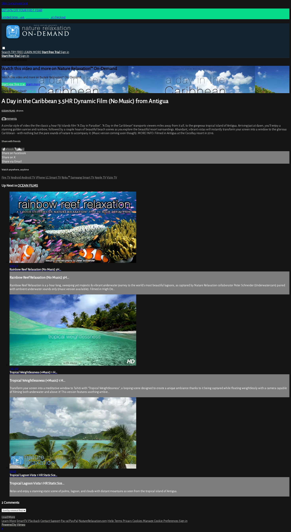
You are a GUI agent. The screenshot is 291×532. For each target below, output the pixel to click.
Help (110, 520)
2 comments (9, 118)
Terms (118, 520)
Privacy (127, 520)
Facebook (8, 149)
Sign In (24, 55)
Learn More (9, 520)
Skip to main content (15, 3)
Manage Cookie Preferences (161, 520)
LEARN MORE (32, 52)
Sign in (65, 52)
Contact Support (50, 520)
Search (6, 52)
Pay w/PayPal (69, 520)
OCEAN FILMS (8, 110)
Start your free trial (14, 84)
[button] (3, 48)
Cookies (137, 520)
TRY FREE (17, 52)
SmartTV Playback (28, 520)
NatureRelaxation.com (93, 520)
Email (20, 149)
